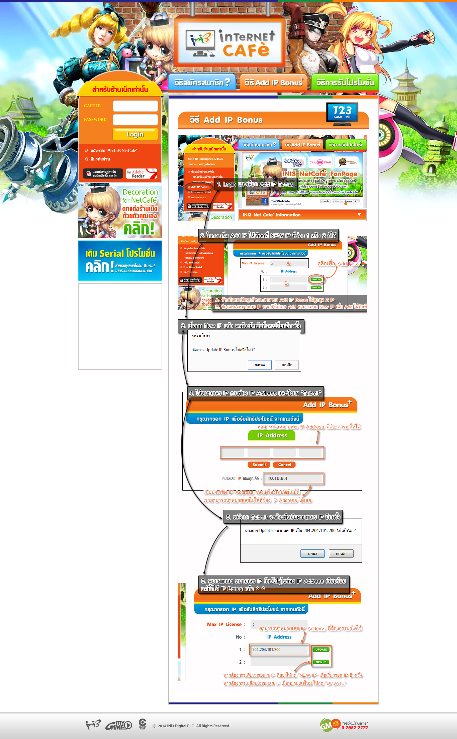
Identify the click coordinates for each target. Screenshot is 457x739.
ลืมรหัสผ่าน (100, 159)
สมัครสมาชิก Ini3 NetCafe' (114, 150)
